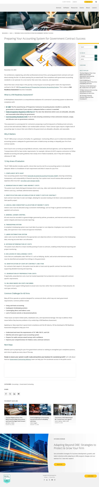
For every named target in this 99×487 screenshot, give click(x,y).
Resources (5, 33)
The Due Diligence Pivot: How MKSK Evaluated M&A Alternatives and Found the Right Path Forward (87, 75)
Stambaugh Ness (9, 8)
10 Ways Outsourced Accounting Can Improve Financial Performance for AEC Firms (88, 91)
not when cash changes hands (30, 181)
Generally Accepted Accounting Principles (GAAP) (43, 176)
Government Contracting (27, 384)
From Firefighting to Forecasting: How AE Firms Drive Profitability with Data (88, 82)
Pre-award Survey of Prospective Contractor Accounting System (39, 87)
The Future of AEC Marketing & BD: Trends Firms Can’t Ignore (88, 86)
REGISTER (59, 464)
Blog (11, 33)
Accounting (15, 384)
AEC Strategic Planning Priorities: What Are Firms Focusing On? (86, 97)
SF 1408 (8, 107)
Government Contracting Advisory (20, 359)
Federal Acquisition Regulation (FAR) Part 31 (20, 112)
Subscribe (91, 476)
